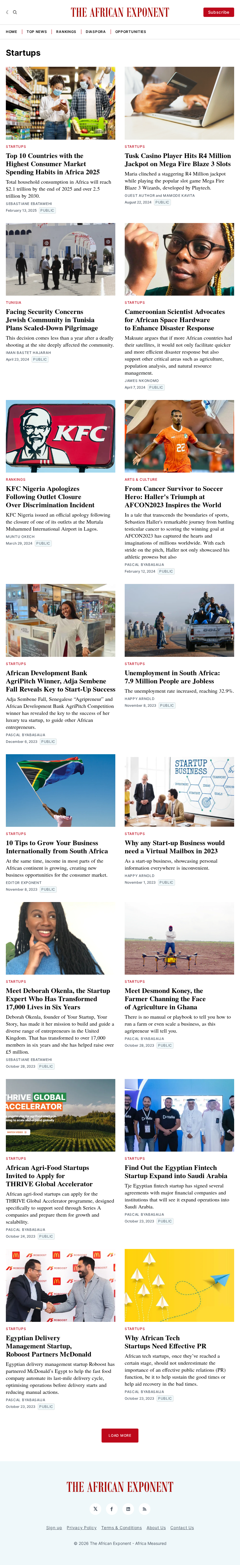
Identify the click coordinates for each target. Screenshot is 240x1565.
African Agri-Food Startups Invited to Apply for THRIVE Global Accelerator (49, 1175)
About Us (156, 1527)
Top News (37, 31)
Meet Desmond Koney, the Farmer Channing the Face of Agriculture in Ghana (165, 998)
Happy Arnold (140, 698)
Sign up (54, 1527)
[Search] (15, 12)
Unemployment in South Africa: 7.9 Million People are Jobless (172, 676)
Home (11, 31)
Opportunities (130, 31)
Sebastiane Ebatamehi (29, 203)
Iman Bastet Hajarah (28, 352)
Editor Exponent (24, 882)
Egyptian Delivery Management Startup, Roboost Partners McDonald (48, 1345)
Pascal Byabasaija (144, 564)
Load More (120, 1435)
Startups (16, 146)
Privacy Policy (82, 1527)
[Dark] (8, 12)
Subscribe (218, 12)
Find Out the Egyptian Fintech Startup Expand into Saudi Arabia (176, 1171)
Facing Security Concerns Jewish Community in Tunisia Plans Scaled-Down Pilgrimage (52, 319)
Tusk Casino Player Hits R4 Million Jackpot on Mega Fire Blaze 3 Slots (178, 159)
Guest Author (140, 195)
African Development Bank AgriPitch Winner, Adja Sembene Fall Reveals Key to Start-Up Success (60, 680)
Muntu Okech (20, 536)
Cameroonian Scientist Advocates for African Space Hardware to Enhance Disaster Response (175, 319)
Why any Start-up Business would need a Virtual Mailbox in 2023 (175, 846)
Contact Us (182, 1527)
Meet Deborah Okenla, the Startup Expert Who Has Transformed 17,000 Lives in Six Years (58, 998)
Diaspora (96, 31)
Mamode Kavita (179, 195)
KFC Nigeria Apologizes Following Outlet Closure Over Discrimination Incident (50, 496)
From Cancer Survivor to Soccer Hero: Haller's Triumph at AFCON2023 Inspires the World (174, 496)
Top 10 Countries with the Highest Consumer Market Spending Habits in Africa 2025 (53, 163)
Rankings (66, 31)
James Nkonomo (142, 380)
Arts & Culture (141, 479)
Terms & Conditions (121, 1527)
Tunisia (13, 302)
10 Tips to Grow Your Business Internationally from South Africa (57, 846)
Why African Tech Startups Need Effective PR (165, 1341)
